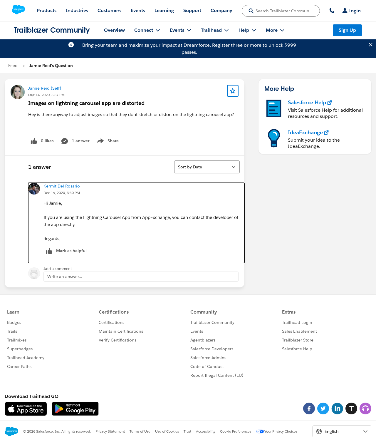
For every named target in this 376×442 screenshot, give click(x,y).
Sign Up (347, 30)
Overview (114, 30)
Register (221, 45)
